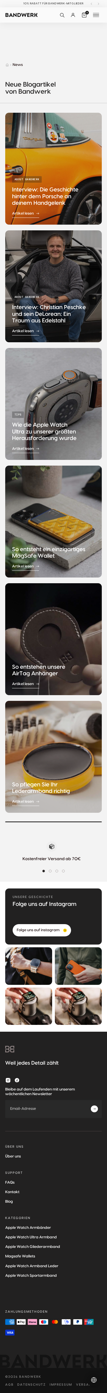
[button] (62, 15)
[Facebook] (17, 1080)
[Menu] (96, 15)
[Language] (93, 1379)
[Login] (73, 15)
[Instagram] (8, 1080)
